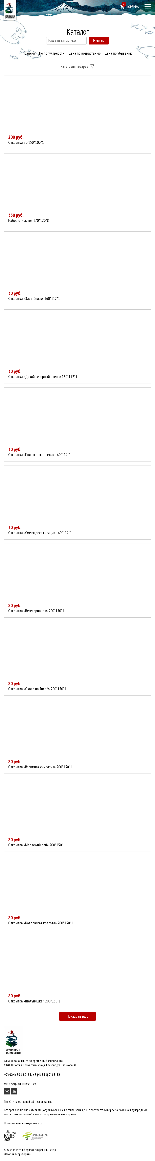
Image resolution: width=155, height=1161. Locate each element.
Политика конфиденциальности (23, 1123)
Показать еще (77, 1016)
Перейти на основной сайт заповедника (28, 1102)
